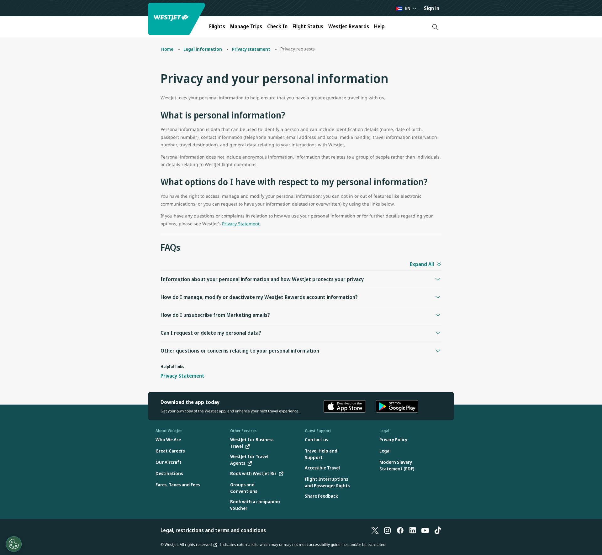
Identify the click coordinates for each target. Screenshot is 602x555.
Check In (277, 26)
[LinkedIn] (412, 530)
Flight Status (308, 26)
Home (167, 49)
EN (407, 8)
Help (379, 26)
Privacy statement (251, 49)
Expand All (422, 264)
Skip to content (6, 12)
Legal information (202, 49)
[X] (375, 530)
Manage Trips (246, 26)
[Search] (435, 27)
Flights (217, 26)
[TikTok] (437, 530)
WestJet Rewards (348, 26)
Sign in (431, 8)
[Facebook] (400, 530)
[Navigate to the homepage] (177, 19)
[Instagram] (387, 530)
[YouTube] (425, 530)
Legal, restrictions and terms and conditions (213, 530)
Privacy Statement (241, 224)
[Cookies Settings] (14, 544)
